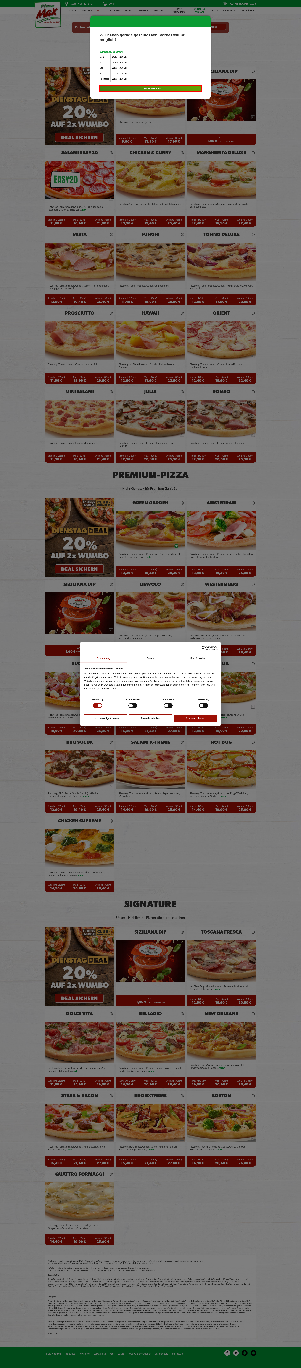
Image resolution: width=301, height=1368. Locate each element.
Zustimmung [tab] (104, 658)
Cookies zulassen (195, 718)
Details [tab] (150, 658)
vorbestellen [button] (152, 88)
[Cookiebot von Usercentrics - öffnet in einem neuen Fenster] (204, 648)
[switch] (132, 705)
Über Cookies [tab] (197, 658)
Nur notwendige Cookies (105, 718)
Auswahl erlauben (150, 718)
